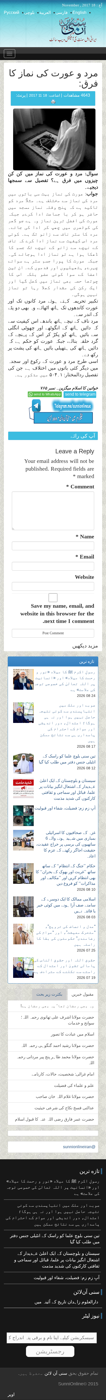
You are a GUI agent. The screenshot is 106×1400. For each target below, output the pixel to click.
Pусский (11, 12)
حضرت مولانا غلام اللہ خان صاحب (65, 1096)
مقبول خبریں (83, 994)
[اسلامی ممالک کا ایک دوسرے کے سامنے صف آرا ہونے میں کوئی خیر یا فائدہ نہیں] (23, 906)
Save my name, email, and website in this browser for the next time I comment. (57, 613)
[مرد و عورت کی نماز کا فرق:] (54, 139)
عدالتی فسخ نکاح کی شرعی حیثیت (64, 1108)
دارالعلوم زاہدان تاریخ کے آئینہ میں (66, 1301)
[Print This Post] (53, 101)
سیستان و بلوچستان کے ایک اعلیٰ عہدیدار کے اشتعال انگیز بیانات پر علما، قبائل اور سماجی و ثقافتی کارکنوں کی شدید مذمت (57, 1260)
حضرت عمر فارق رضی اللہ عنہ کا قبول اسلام (54, 1119)
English (79, 12)
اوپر (11, 1394)
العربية (45, 12)
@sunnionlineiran (79, 1147)
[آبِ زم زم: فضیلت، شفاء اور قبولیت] (23, 815)
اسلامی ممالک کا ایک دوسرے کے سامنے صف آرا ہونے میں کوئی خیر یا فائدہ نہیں (66, 905)
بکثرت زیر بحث (49, 994)
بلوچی (29, 12)
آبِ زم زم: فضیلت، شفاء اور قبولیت (64, 808)
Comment (80, 486)
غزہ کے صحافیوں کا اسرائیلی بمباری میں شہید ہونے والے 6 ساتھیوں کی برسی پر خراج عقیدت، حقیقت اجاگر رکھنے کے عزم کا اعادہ (65, 844)
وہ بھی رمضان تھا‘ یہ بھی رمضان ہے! (57, 1006)
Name (85, 536)
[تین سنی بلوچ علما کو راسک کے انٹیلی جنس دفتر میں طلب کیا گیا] (23, 763)
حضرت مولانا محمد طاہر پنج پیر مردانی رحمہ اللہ (55, 1060)
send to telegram (80, 394)
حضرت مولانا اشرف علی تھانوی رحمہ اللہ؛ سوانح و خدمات (57, 1020)
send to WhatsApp (47, 394)
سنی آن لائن (55, 1373)
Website (84, 577)
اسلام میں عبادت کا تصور (72, 1034)
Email (84, 556)
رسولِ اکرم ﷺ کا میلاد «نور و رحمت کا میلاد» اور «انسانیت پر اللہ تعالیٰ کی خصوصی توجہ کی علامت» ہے (53, 1187)
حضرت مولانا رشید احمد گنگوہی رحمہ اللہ (57, 1045)
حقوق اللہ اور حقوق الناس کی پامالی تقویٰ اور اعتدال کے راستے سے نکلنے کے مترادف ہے (64, 966)
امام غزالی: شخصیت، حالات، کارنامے (63, 1074)
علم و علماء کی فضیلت (74, 1085)
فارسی (62, 12)
